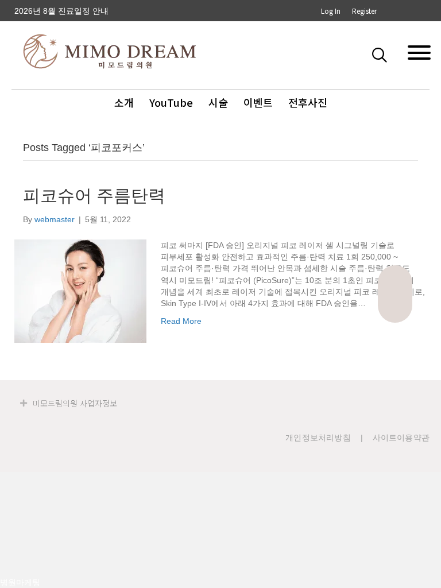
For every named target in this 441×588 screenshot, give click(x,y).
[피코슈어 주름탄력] (80, 290)
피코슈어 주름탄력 (94, 195)
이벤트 (258, 102)
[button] (382, 54)
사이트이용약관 (401, 437)
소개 (124, 102)
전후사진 (307, 102)
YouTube (171, 102)
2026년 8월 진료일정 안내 (61, 11)
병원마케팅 (20, 582)
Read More (181, 321)
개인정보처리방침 (318, 437)
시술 (218, 102)
